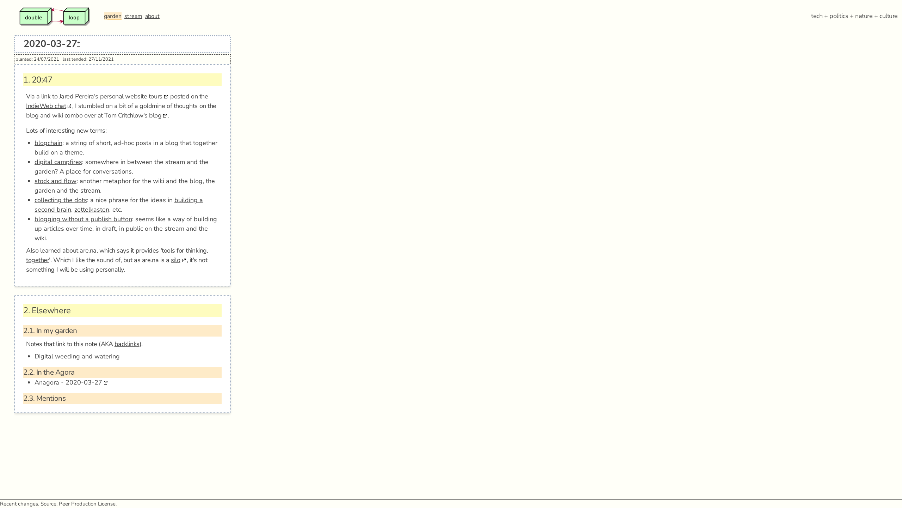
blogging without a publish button (83, 219)
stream (133, 16)
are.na (88, 250)
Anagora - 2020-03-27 (68, 382)
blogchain (48, 143)
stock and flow (55, 181)
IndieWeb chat (46, 106)
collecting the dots (61, 200)
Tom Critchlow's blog (132, 115)
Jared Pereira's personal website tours (110, 96)
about (152, 16)
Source (48, 503)
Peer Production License (87, 503)
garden (113, 16)
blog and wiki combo (54, 115)
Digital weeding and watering (77, 356)
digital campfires (58, 162)
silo (175, 260)
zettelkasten (91, 209)
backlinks (127, 344)
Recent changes (19, 503)
